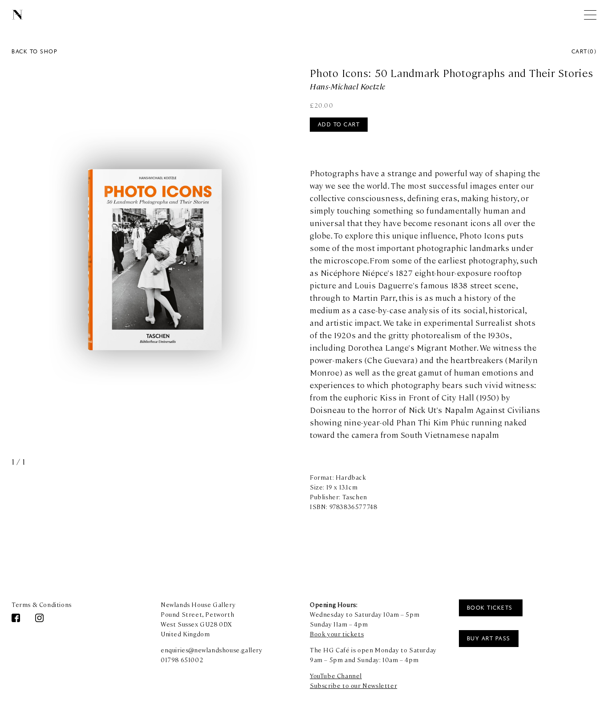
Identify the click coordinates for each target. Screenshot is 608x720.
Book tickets (491, 608)
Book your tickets (337, 634)
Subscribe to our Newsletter (353, 685)
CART (584, 52)
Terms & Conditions (42, 604)
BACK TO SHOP (34, 52)
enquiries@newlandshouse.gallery (212, 650)
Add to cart (339, 124)
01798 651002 (182, 659)
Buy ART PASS (489, 638)
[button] (226, 268)
